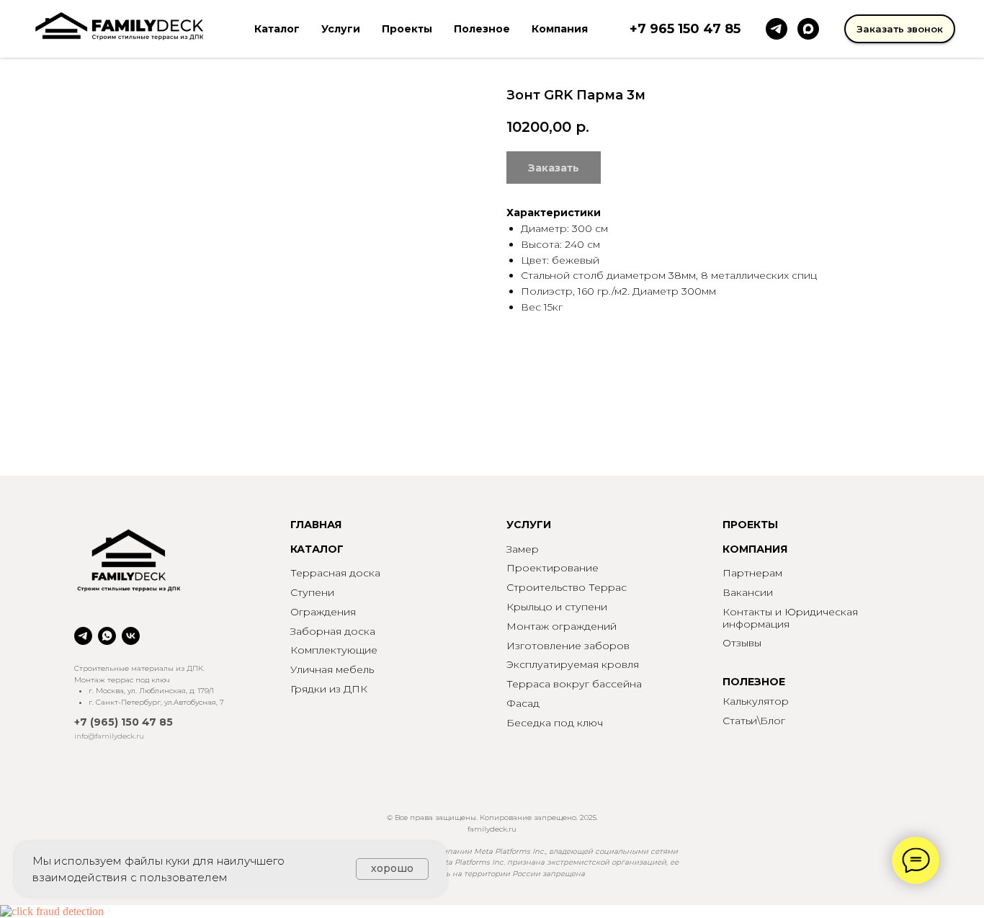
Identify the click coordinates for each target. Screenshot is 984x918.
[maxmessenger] (808, 29)
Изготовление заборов (568, 645)
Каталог (277, 28)
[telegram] (776, 29)
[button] (899, 28)
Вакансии (748, 592)
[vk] (131, 636)
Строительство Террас (566, 587)
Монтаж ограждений (561, 626)
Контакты (747, 611)
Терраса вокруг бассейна (574, 683)
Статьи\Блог (754, 720)
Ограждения (323, 611)
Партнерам (752, 572)
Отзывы (742, 642)
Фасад (523, 703)
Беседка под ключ (554, 722)
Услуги (340, 28)
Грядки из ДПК (328, 688)
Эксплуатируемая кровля (572, 664)
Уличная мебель (332, 669)
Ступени (312, 592)
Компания (560, 28)
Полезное (482, 28)
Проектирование (552, 567)
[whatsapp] (107, 636)
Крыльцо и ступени (556, 606)
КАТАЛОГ (317, 549)
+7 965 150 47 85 (685, 29)
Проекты (407, 28)
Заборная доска (332, 631)
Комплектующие (333, 649)
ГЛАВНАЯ (315, 524)
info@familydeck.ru (109, 736)
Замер (522, 549)
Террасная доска (335, 572)
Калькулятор (756, 701)
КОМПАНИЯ (755, 549)
